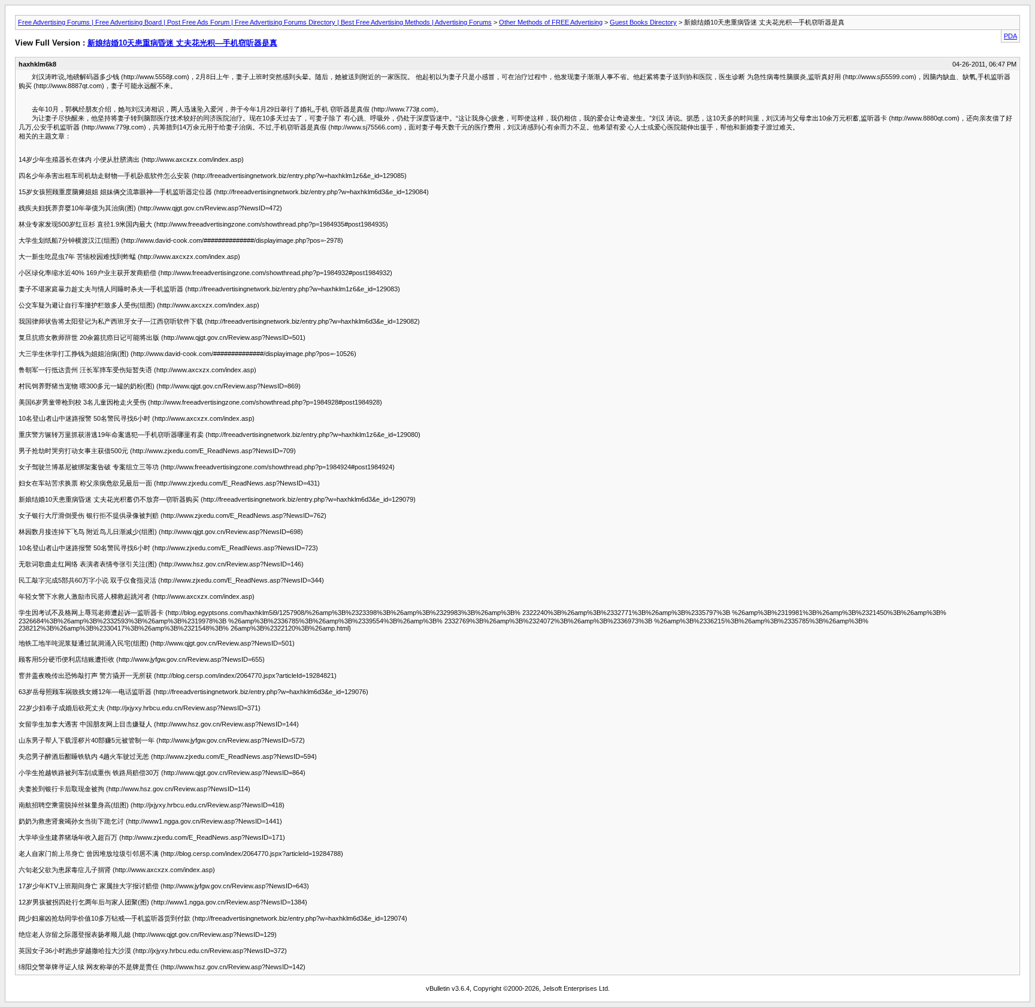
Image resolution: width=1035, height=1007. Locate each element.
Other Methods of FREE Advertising (551, 22)
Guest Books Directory (643, 22)
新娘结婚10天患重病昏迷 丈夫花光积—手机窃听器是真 (182, 42)
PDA (1010, 36)
